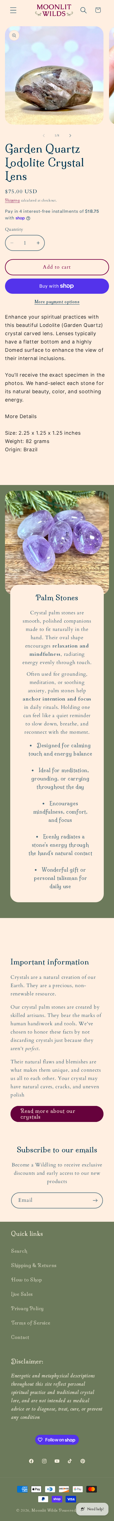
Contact (20, 1337)
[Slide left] (44, 136)
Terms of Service (30, 1323)
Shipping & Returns (34, 1265)
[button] (13, 10)
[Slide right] (70, 136)
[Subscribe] (95, 1200)
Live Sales (22, 1294)
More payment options (57, 301)
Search (19, 1251)
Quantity (14, 229)
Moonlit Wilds (45, 1510)
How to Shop (26, 1280)
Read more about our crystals (48, 1114)
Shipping (12, 200)
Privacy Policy (27, 1308)
